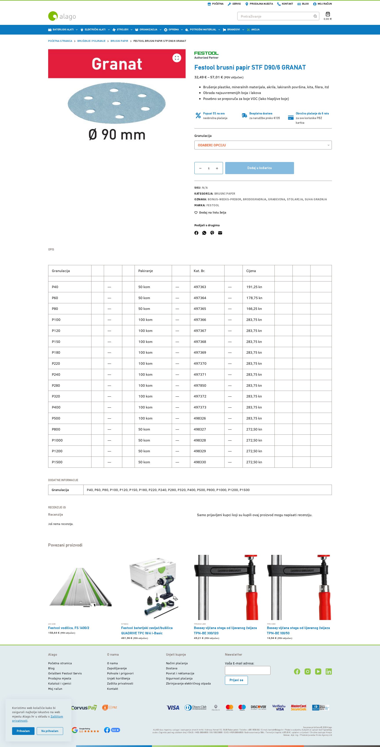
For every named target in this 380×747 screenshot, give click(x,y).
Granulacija (203, 135)
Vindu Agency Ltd (324, 735)
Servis (236, 3)
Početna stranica (60, 663)
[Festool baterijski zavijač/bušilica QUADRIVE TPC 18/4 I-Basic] (153, 587)
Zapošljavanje (117, 668)
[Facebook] (196, 233)
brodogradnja (254, 199)
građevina (276, 199)
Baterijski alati (63, 29)
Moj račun (325, 3)
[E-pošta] (220, 233)
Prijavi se (236, 680)
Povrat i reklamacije (180, 673)
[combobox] (274, 16)
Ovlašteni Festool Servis (65, 673)
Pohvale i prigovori (120, 673)
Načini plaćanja (177, 663)
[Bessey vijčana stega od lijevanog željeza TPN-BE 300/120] (226, 587)
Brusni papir (224, 193)
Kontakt (287, 3)
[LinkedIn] (329, 671)
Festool (213, 205)
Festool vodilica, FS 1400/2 (68, 628)
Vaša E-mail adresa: (239, 663)
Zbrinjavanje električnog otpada (188, 683)
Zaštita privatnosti (120, 683)
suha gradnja (316, 199)
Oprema (174, 29)
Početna (217, 3)
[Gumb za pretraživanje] (315, 16)
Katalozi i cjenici (59, 683)
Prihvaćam (23, 731)
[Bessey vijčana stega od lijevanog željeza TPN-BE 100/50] (299, 587)
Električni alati (95, 29)
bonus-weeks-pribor (224, 199)
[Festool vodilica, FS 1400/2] (80, 587)
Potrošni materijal (203, 29)
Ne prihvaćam (49, 731)
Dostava (171, 668)
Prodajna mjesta (261, 3)
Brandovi (233, 29)
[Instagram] (308, 671)
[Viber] (212, 233)
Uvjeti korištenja (118, 678)
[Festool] (206, 55)
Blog (305, 3)
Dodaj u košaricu (259, 168)
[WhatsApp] (204, 233)
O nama (112, 663)
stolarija (295, 199)
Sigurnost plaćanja (179, 678)
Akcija (255, 29)
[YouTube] (318, 671)
